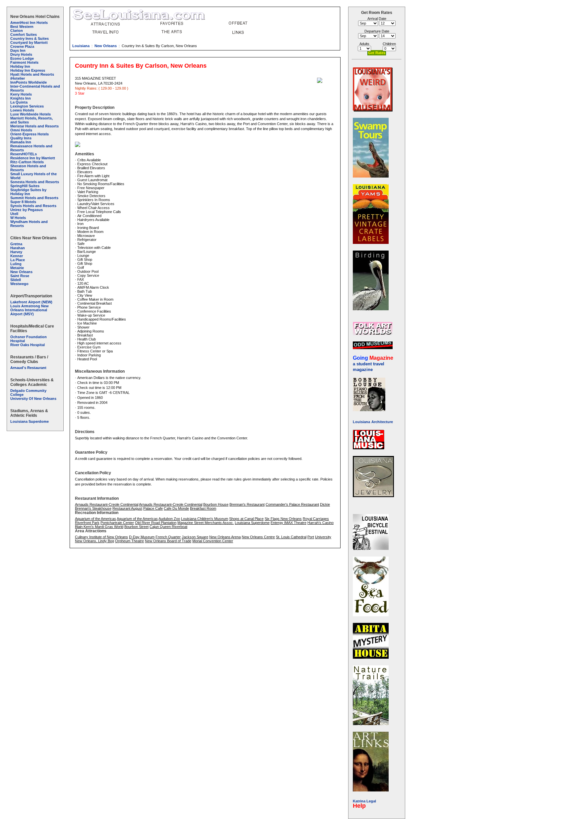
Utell (14, 214)
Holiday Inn (20, 66)
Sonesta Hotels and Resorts (34, 182)
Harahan (17, 248)
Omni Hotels (21, 130)
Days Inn (18, 50)
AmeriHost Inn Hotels (29, 23)
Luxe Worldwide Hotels (30, 114)
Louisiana (81, 46)
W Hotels (18, 218)
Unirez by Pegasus (26, 210)
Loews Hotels (22, 110)
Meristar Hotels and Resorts (34, 126)
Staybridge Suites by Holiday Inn (28, 192)
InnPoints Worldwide (28, 82)
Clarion (16, 31)
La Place (17, 260)
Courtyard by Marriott (29, 42)
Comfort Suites (23, 35)
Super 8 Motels (23, 202)
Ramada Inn (20, 142)
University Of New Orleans (33, 399)
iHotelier (17, 78)
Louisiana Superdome (29, 421)
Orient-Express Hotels (29, 134)
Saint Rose (19, 276)
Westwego (19, 284)
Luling (16, 264)
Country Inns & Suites (29, 38)
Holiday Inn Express (27, 70)
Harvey (16, 252)
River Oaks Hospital (27, 345)
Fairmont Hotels (24, 62)
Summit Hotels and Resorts (34, 198)
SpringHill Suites (24, 186)
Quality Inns (21, 138)
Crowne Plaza (22, 46)
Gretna (16, 244)
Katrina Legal (364, 801)
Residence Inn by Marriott (32, 158)
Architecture (382, 422)
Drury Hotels (21, 54)
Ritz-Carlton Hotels (27, 162)
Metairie (17, 268)
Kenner (16, 256)
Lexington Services (27, 106)
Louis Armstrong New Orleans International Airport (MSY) (29, 310)
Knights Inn (20, 98)
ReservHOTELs (23, 154)
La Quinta (19, 102)
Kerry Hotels (21, 94)
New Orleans (106, 46)
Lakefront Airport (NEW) (31, 302)
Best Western (21, 27)
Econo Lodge (22, 58)
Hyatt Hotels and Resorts (32, 74)
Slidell (15, 280)
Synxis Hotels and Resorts (33, 206)
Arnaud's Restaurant (28, 368)
